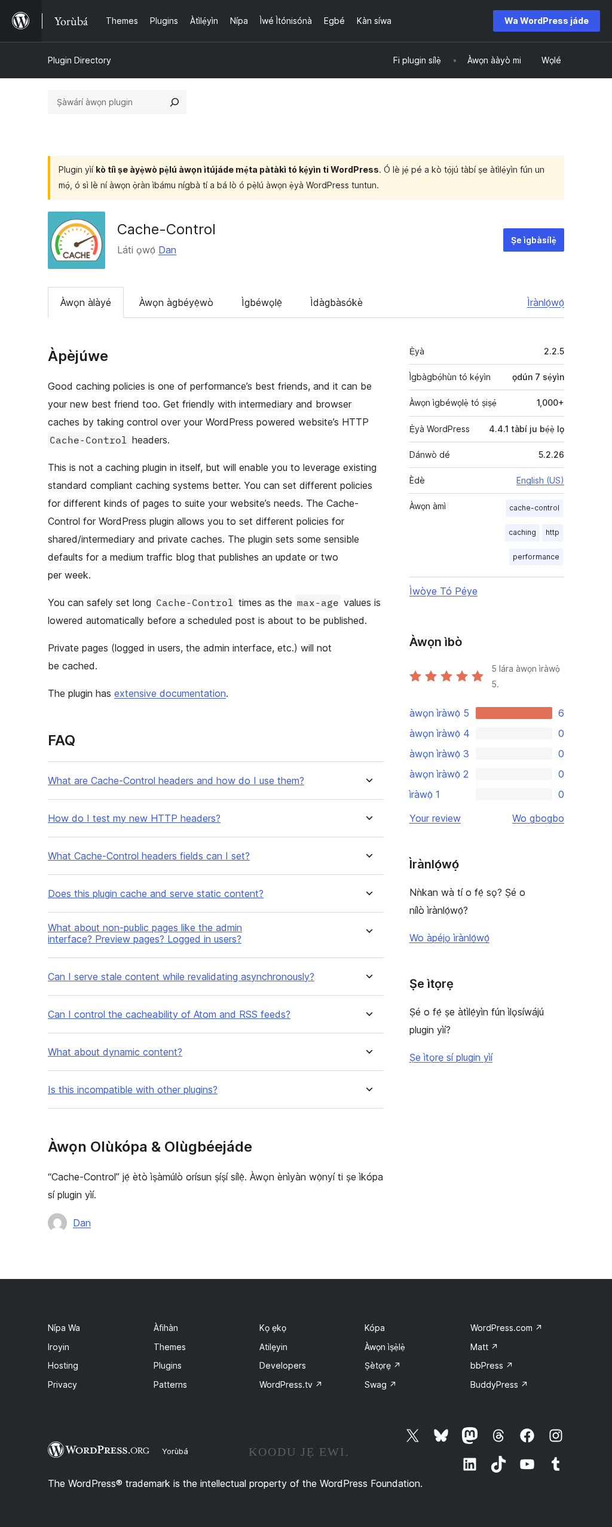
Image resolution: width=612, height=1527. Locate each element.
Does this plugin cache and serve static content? (156, 893)
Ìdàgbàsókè (336, 302)
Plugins (168, 1365)
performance (536, 556)
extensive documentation (170, 693)
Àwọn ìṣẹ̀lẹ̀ (385, 1347)
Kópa (375, 1328)
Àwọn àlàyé (85, 302)
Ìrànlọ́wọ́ (545, 302)
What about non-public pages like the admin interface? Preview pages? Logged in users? (145, 933)
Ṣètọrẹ (383, 1365)
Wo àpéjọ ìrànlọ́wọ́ (449, 938)
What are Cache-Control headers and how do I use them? (176, 781)
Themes (170, 1347)
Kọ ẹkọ (272, 1328)
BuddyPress (499, 1384)
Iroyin (58, 1347)
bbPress (491, 1365)
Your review (435, 818)
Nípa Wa (64, 1328)
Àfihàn (166, 1328)
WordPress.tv (291, 1384)
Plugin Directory (79, 60)
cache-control (534, 507)
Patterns (170, 1384)
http (552, 532)
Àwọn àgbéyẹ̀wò (176, 302)
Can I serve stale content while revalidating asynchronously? (181, 977)
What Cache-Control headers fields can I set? (149, 856)
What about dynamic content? (115, 1052)
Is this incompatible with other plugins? (133, 1089)
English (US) (540, 480)
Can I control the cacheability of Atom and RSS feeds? (169, 1014)
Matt (484, 1347)
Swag (381, 1384)
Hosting (63, 1365)
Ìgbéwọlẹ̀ (261, 302)
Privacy (62, 1384)
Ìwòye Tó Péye (443, 591)
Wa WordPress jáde (546, 21)
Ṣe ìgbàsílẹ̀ (533, 240)
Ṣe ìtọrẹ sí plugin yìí (450, 1057)
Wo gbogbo (538, 818)
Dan (167, 250)
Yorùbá (175, 1451)
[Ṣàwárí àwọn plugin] (174, 102)
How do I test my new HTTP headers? (134, 818)
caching (522, 532)
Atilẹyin (273, 1347)
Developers (282, 1365)
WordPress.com (506, 1328)
